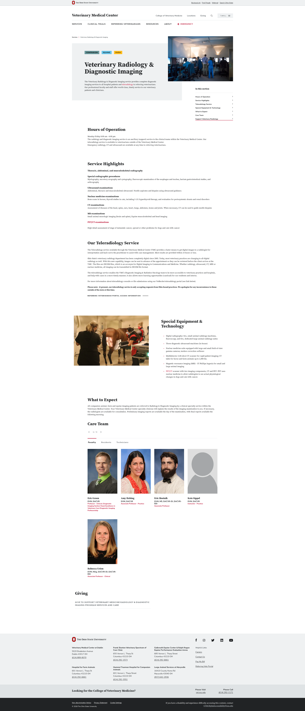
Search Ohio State (226, 3)
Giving (203, 16)
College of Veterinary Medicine (169, 16)
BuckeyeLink (196, 3)
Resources (152, 24)
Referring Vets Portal (204, 666)
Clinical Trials (97, 24)
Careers (199, 652)
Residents (106, 442)
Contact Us (200, 657)
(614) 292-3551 (120, 679)
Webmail (215, 3)
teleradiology (127, 85)
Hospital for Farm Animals (83, 667)
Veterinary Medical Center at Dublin (87, 648)
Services (77, 24)
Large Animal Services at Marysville (169, 667)
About (168, 24)
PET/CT (169, 371)
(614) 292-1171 (226, 692)
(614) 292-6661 (161, 660)
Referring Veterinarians (125, 24)
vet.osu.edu (201, 692)
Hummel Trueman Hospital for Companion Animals (131, 668)
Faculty (92, 442)
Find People (206, 3)
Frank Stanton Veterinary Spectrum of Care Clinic (129, 649)
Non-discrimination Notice (81, 703)
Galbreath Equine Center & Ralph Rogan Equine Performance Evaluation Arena (172, 649)
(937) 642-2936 (161, 677)
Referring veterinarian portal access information (114, 296)
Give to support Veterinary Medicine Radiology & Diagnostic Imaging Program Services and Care (112, 603)
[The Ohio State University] (86, 3)
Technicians (122, 442)
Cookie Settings (116, 703)
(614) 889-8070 (79, 658)
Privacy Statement (100, 703)
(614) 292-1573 (120, 660)
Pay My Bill (200, 662)
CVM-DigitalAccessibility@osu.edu (218, 706)
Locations (191, 16)
